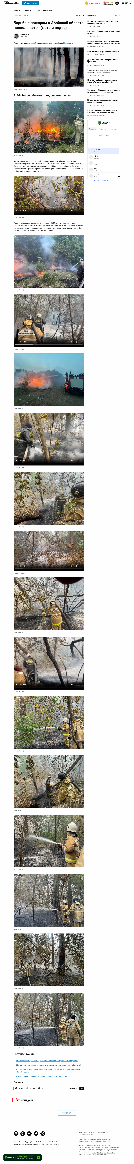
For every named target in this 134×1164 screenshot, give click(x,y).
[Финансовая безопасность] (108, 3)
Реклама (37, 1142)
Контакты (53, 1142)
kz (117, 3)
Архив (45, 1142)
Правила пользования (51, 1145)
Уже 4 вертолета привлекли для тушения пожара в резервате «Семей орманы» (47, 1061)
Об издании (18, 1142)
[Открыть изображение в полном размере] (49, 67)
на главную (79, 16)
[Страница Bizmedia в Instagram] (16, 1133)
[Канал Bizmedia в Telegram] (29, 1133)
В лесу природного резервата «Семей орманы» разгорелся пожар (42, 1076)
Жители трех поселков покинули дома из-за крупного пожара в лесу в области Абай (49, 1065)
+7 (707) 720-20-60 (97, 1153)
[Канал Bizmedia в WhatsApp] (22, 1133)
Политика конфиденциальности (27, 1145)
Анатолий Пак (25, 34)
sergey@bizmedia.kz (109, 1153)
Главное (17, 10)
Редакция (29, 1142)
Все (116, 16)
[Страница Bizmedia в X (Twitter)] (42, 1133)
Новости (28, 10)
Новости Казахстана (44, 10)
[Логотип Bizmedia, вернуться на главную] (11, 3)
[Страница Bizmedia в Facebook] (36, 1133)
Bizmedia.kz (67, 43)
